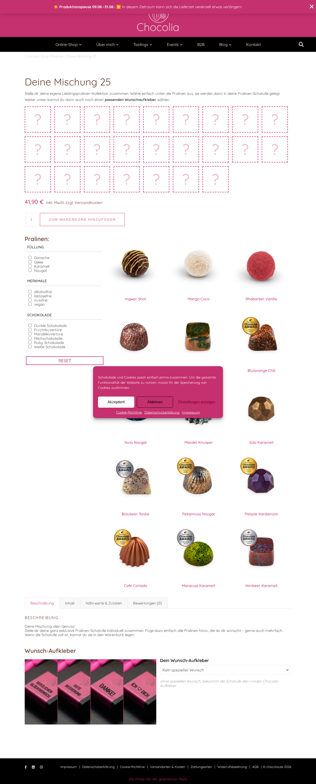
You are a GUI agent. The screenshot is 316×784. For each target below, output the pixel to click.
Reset (65, 360)
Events (173, 44)
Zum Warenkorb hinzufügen (82, 219)
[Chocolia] (158, 18)
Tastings (140, 44)
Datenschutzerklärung (161, 412)
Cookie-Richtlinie (129, 412)
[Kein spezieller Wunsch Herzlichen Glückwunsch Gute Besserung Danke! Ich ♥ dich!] (225, 670)
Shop (45, 56)
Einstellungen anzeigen (196, 402)
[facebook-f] (26, 767)
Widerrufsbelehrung (232, 767)
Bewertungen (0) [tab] (147, 603)
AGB (255, 767)
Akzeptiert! (116, 402)
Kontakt (253, 44)
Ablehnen (154, 402)
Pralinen (57, 56)
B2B (200, 44)
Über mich (105, 44)
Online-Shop (67, 44)
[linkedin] (34, 767)
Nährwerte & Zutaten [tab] (104, 603)
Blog (223, 44)
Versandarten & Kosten (167, 767)
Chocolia (31, 56)
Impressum (191, 412)
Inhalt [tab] (70, 603)
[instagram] (41, 767)
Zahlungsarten (201, 767)
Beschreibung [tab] (42, 603)
